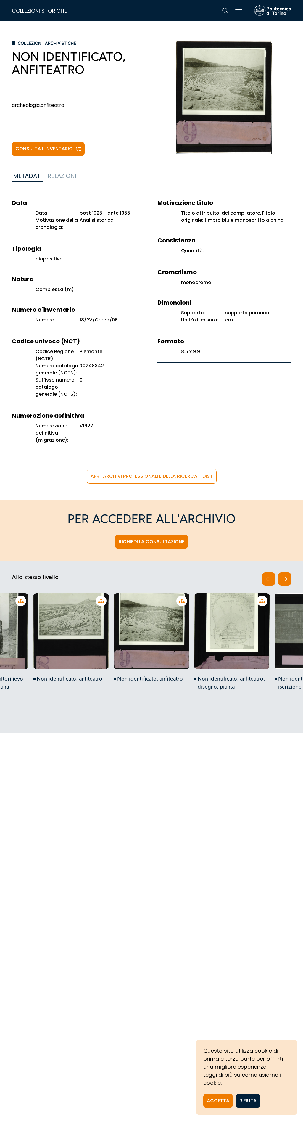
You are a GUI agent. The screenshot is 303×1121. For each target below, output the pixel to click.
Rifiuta (248, 1100)
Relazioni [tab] (62, 176)
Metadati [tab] (27, 176)
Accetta (218, 1100)
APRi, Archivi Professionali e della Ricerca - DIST (152, 476)
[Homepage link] (272, 10)
